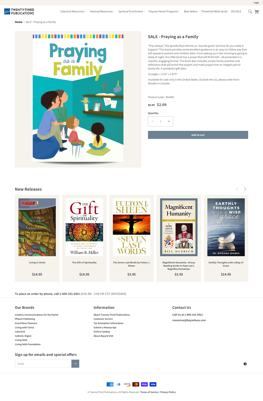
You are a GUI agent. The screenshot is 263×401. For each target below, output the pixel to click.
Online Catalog (102, 331)
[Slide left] (237, 189)
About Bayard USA (103, 335)
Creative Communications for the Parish (36, 314)
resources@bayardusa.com (189, 320)
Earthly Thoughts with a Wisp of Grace (226, 264)
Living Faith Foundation (28, 344)
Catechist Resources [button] (72, 11)
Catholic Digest (23, 335)
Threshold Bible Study (214, 11)
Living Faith (21, 340)
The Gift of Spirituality (84, 262)
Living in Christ (37, 262)
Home (18, 22)
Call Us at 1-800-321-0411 (187, 315)
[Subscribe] (75, 364)
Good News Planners (26, 323)
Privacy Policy (168, 392)
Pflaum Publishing (25, 318)
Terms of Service (149, 392)
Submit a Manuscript (105, 327)
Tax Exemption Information (108, 323)
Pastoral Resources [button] (101, 11)
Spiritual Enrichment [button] (130, 11)
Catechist (20, 331)
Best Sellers (191, 11)
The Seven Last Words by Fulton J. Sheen (131, 264)
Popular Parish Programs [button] (163, 11)
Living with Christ (24, 327)
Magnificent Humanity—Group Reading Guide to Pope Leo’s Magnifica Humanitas (178, 265)
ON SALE (236, 11)
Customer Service (103, 318)
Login (256, 2)
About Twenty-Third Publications (112, 314)
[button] (250, 11)
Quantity (153, 113)
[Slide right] (245, 189)
